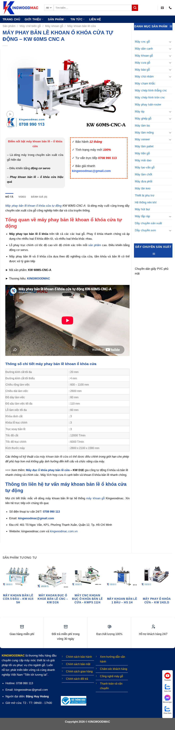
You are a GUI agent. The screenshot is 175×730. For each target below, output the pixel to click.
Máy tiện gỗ (142, 153)
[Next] (172, 589)
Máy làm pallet (144, 146)
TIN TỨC (76, 19)
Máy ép (139, 111)
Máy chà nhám (144, 76)
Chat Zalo (167, 713)
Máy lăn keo (142, 188)
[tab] (9, 196)
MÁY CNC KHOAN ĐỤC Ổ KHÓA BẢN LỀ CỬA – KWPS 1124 (87, 599)
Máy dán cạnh (144, 48)
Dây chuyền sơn (145, 230)
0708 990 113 (51, 511)
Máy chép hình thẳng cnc (151, 90)
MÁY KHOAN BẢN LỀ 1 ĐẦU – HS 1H (122, 600)
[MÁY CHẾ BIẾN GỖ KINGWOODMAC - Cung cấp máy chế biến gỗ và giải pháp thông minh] (21, 8)
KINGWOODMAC (38, 278)
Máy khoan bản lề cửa (81, 26)
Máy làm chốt (143, 174)
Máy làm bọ (142, 125)
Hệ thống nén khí (146, 202)
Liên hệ (95, 19)
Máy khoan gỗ (54, 26)
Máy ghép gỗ (143, 118)
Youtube (167, 680)
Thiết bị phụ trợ (144, 195)
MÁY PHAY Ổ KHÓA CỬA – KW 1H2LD (157, 600)
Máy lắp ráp (142, 216)
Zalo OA (167, 691)
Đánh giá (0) (39, 196)
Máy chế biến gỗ (30, 26)
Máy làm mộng (144, 132)
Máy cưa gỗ (142, 62)
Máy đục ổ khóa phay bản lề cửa (48, 470)
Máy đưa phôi (143, 181)
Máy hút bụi (142, 209)
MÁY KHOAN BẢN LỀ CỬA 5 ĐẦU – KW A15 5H (18, 599)
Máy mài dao (143, 160)
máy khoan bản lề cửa (54, 456)
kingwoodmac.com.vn (64, 531)
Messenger (167, 702)
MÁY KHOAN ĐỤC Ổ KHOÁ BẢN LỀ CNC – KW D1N (53, 599)
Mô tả (9, 196)
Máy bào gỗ (142, 69)
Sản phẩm (56, 19)
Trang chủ (11, 19)
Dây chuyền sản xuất (148, 223)
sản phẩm (94, 245)
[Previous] (2, 589)
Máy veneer (142, 139)
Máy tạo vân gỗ (144, 167)
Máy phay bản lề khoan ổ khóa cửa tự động (33, 205)
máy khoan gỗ (95, 498)
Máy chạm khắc (145, 83)
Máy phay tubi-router (148, 104)
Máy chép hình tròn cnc (150, 97)
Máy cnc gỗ (142, 41)
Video (22, 196)
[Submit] (135, 8)
